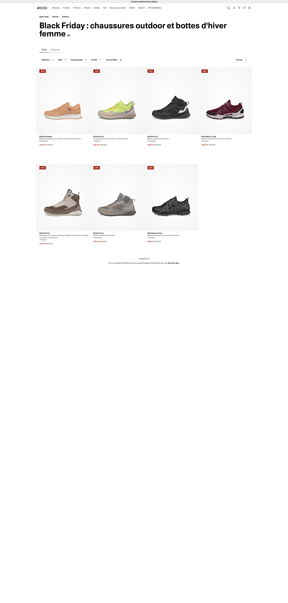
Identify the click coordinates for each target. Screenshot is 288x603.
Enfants (87, 8)
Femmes (66, 8)
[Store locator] (239, 8)
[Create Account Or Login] (233, 8)
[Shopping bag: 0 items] (249, 8)
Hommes (77, 8)
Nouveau (56, 8)
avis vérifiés (157, 2)
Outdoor (96, 8)
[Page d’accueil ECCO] (42, 8)
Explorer (141, 8)
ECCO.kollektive (154, 8)
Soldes (132, 8)
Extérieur (65, 17)
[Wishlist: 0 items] (244, 8)
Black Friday (44, 17)
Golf (105, 8)
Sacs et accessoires (118, 8)
